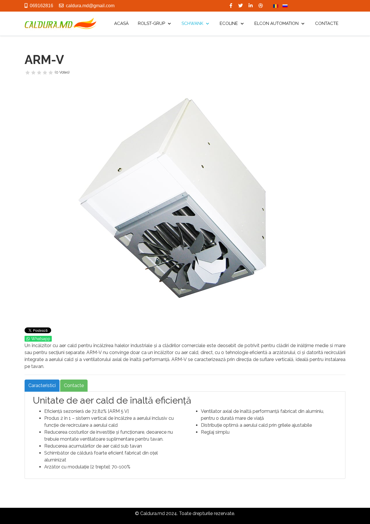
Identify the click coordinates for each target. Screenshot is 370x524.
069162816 (41, 5)
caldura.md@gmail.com (90, 5)
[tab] (42, 386)
